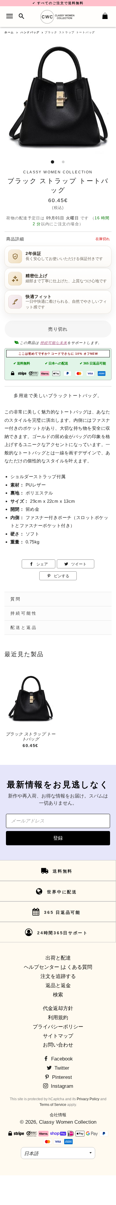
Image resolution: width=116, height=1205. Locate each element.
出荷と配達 (58, 958)
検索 (58, 995)
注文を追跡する (58, 976)
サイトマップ (58, 1036)
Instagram (61, 1086)
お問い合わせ (58, 1045)
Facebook (61, 1059)
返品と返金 (58, 985)
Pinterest (61, 1077)
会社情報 (58, 1114)
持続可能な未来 (53, 343)
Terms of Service (53, 1105)
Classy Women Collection (67, 1122)
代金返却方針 (58, 1008)
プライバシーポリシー (58, 1027)
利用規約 (58, 1017)
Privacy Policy (88, 1099)
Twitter (61, 1068)
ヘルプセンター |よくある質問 (58, 967)
